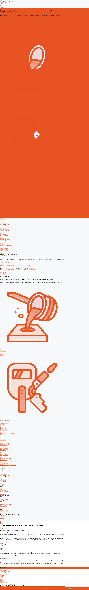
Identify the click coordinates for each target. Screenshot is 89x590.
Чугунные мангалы (3, 9)
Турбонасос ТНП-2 (3, 32)
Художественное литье (4, 104)
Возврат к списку (3, 565)
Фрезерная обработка (4, 174)
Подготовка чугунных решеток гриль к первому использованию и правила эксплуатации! (15, 265)
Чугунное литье (3, 102)
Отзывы (1, 176)
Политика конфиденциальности (5, 178)
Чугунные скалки (3, 192)
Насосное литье (3, 106)
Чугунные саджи (3, 23)
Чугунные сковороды (4, 24)
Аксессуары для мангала (4, 26)
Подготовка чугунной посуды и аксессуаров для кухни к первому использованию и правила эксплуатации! (18, 20)
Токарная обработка (3, 173)
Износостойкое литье (4, 103)
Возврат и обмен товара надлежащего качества (8, 216)
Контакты (2, 217)
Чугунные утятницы (3, 25)
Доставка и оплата (3, 214)
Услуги (1, 197)
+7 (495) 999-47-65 (3, 3)
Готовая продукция (3, 187)
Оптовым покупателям (4, 213)
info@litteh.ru (2, 516)
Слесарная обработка (4, 206)
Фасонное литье (3, 105)
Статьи (1, 177)
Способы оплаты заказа (4, 183)
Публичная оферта (3, 211)
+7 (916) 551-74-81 (3, 4)
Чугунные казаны (3, 22)
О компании (2, 207)
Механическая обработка (4, 171)
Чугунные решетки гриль (4, 13)
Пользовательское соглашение (5, 179)
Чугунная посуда (3, 18)
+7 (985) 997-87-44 (15, 584)
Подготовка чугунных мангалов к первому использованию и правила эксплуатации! (14, 12)
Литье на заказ (2, 101)
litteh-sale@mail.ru (3, 2)
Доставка (2, 184)
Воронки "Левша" (3, 29)
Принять (70, 588)
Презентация (2, 212)
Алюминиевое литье (3, 202)
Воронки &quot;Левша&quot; (5, 195)
